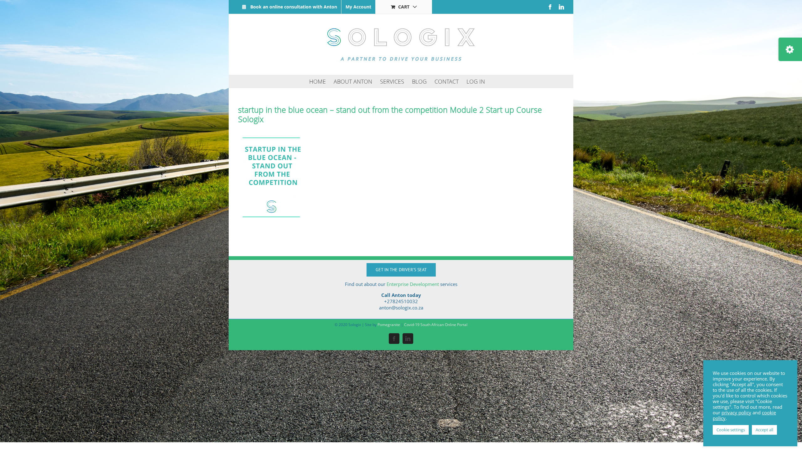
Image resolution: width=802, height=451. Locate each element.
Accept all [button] (764, 430)
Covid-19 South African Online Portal (435, 324)
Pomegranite (389, 324)
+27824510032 (401, 301)
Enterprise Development (413, 284)
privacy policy (736, 412)
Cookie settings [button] (730, 430)
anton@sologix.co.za (401, 307)
